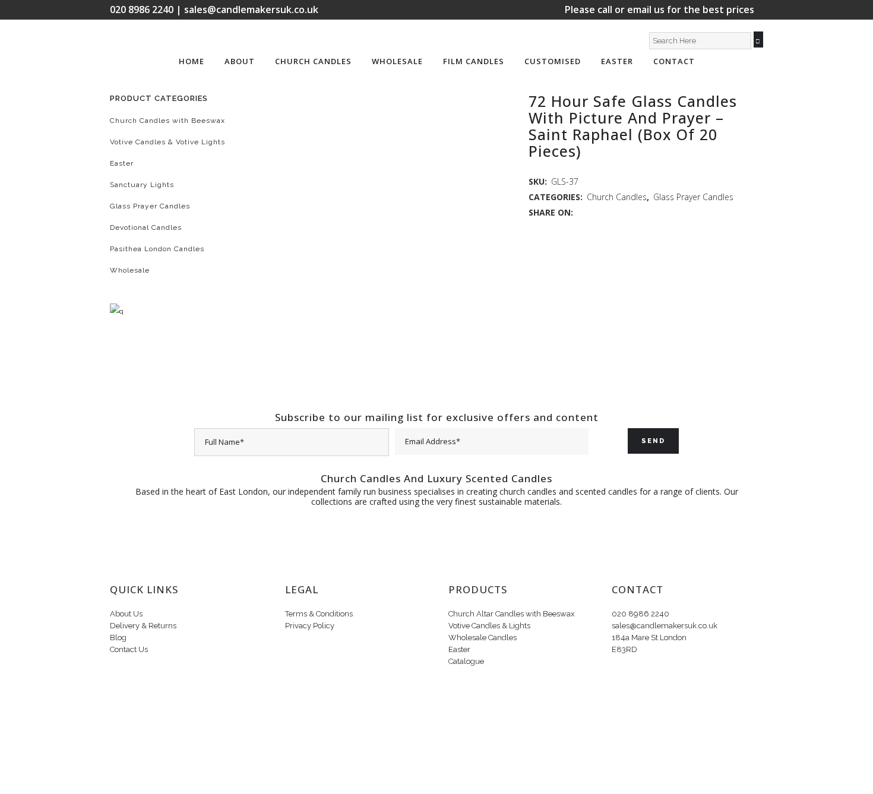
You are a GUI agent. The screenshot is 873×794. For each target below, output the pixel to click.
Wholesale (130, 270)
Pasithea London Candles (157, 249)
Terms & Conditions (319, 613)
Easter (122, 163)
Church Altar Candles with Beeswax (511, 613)
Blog (118, 637)
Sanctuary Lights (142, 185)
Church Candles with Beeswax (167, 120)
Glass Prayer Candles (150, 206)
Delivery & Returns (143, 625)
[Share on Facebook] (581, 212)
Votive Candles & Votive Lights (167, 142)
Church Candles (617, 197)
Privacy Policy (309, 625)
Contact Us (129, 649)
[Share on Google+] (606, 212)
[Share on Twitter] (593, 212)
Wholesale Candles (482, 637)
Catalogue (466, 661)
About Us (126, 613)
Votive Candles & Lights (489, 625)
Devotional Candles (146, 227)
